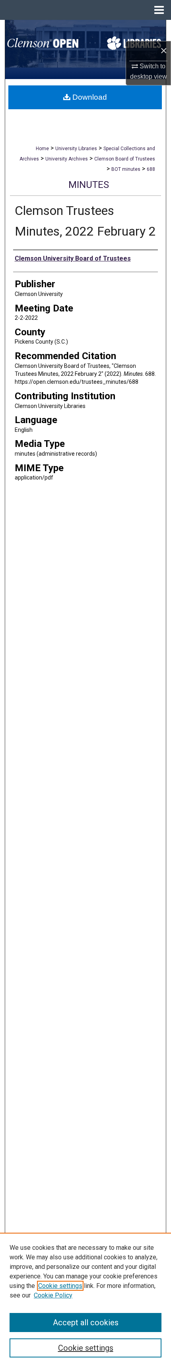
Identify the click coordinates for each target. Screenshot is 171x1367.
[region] (85, 1300)
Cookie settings (60, 1286)
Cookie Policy (53, 1295)
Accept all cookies (86, 1322)
